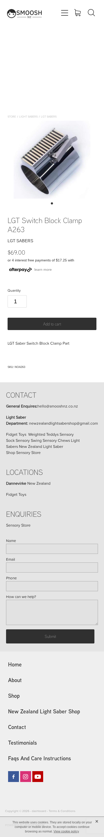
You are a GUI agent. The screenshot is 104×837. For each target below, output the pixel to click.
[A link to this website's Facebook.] (13, 776)
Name (11, 541)
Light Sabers (28, 116)
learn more (43, 269)
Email (10, 559)
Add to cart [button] (52, 324)
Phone (11, 578)
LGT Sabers (49, 116)
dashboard (39, 811)
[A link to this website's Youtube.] (37, 776)
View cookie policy (66, 831)
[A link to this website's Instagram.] (25, 776)
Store (12, 116)
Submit (50, 636)
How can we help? (21, 597)
